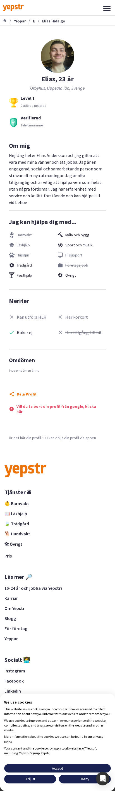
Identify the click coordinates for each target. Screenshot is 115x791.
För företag (15, 628)
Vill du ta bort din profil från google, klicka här (56, 409)
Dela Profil (26, 394)
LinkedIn (12, 691)
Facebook (14, 681)
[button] (102, 778)
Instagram (14, 671)
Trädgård (24, 265)
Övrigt (70, 275)
